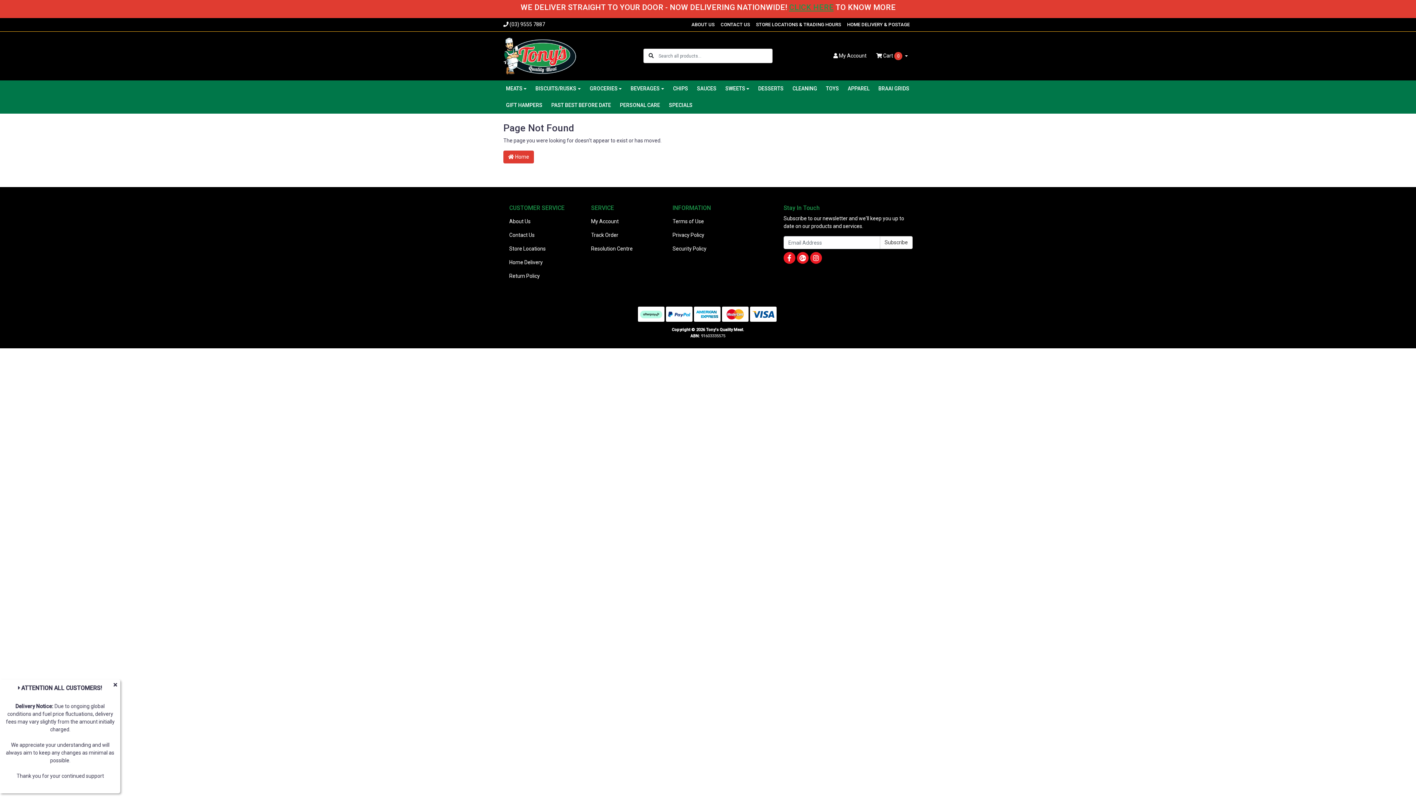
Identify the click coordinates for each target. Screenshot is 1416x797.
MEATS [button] (514, 89)
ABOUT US (703, 24)
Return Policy (524, 276)
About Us (520, 221)
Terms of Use (688, 221)
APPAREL (859, 89)
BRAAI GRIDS (893, 89)
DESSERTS (771, 89)
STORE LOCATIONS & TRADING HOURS (798, 24)
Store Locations (527, 249)
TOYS (832, 89)
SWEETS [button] (735, 89)
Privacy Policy (688, 235)
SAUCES (706, 89)
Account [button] (853, 56)
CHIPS (680, 89)
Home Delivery (526, 262)
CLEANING (804, 89)
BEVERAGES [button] (645, 89)
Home (521, 157)
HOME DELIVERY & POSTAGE (878, 24)
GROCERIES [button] (604, 89)
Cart (891, 56)
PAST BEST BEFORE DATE (581, 105)
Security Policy (690, 249)
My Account (605, 221)
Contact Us (522, 235)
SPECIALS (681, 105)
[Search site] (651, 55)
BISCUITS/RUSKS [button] (555, 89)
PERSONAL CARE (640, 105)
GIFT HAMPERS (524, 105)
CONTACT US (735, 24)
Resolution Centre (612, 249)
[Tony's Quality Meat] (539, 55)
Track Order (604, 235)
